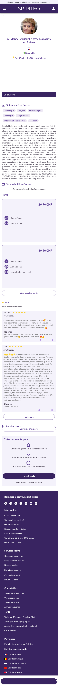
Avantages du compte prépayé (17, 621)
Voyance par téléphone (14, 593)
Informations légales (13, 533)
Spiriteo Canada (15, 672)
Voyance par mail (11, 602)
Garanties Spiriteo (12, 524)
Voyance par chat (11, 598)
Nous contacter (11, 565)
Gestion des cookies (13, 542)
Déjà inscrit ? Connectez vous (29, 482)
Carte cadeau (10, 630)
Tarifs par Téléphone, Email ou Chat (19, 617)
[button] (29, 8)
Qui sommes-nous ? (12, 515)
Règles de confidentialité (15, 529)
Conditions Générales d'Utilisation (19, 538)
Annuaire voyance (12, 607)
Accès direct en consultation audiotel (20, 626)
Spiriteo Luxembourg (17, 663)
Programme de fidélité (14, 560)
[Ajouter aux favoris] (29, 47)
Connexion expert (12, 575)
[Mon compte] (53, 9)
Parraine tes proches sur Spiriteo (18, 644)
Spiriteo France (14, 654)
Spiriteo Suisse (14, 668)
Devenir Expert (11, 579)
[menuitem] (35, 503)
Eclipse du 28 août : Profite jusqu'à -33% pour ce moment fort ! (29, 2)
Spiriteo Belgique (15, 659)
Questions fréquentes (13, 556)
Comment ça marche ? (14, 520)
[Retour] (3, 16)
